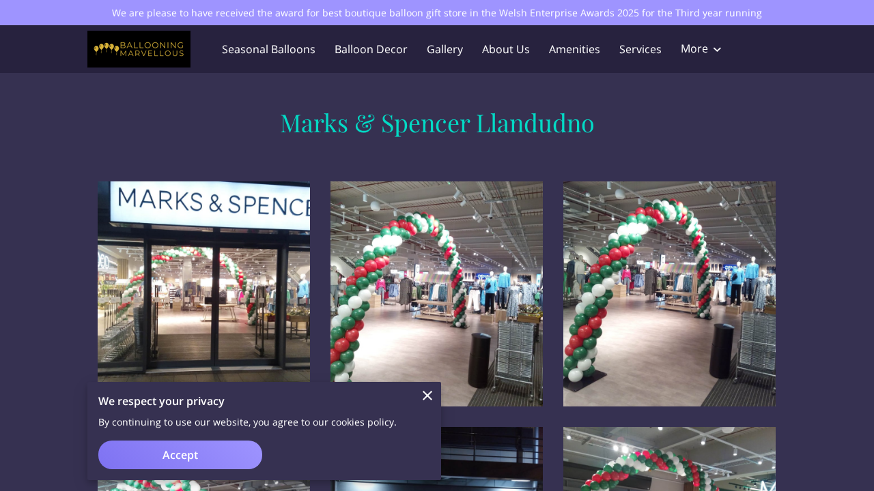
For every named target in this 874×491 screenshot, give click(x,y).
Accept (180, 454)
